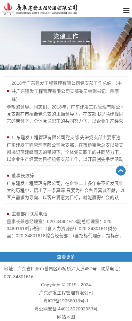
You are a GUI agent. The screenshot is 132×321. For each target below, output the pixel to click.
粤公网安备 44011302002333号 (66, 308)
